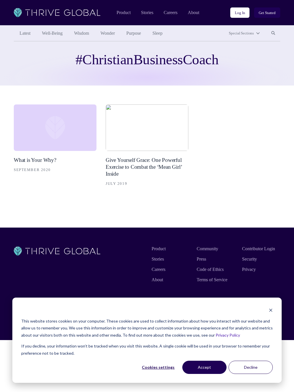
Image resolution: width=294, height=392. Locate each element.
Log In (240, 13)
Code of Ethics (210, 269)
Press (201, 259)
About (193, 12)
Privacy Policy (228, 335)
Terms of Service (212, 279)
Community (207, 248)
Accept (204, 367)
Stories (147, 12)
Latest (25, 33)
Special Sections (241, 33)
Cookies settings (158, 367)
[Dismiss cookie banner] (271, 310)
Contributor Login (258, 248)
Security (249, 259)
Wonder (107, 33)
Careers (170, 12)
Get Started (267, 13)
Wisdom (81, 33)
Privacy (249, 269)
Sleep (157, 33)
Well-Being (52, 33)
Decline (251, 367)
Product (124, 12)
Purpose (133, 33)
